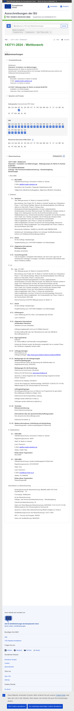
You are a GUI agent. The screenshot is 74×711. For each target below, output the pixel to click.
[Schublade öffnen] (7, 53)
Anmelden (53, 6)
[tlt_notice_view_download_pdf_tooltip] (9, 126)
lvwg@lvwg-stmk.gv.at (26, 472)
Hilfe (6, 637)
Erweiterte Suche (18, 32)
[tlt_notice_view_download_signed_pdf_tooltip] (19, 110)
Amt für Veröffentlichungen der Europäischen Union (22, 624)
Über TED (8, 676)
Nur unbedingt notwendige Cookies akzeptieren (45, 706)
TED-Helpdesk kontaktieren (13, 640)
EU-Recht (8, 689)
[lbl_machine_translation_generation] (33, 140)
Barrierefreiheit (9, 667)
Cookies (7, 663)
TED (6, 39)
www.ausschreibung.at (40, 373)
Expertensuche (30, 32)
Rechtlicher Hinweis (11, 659)
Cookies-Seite (60, 695)
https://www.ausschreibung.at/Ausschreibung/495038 (44, 355)
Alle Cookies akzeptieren (16, 706)
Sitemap (7, 680)
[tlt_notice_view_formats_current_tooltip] (64, 156)
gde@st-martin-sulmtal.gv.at (23, 81)
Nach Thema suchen (43, 32)
